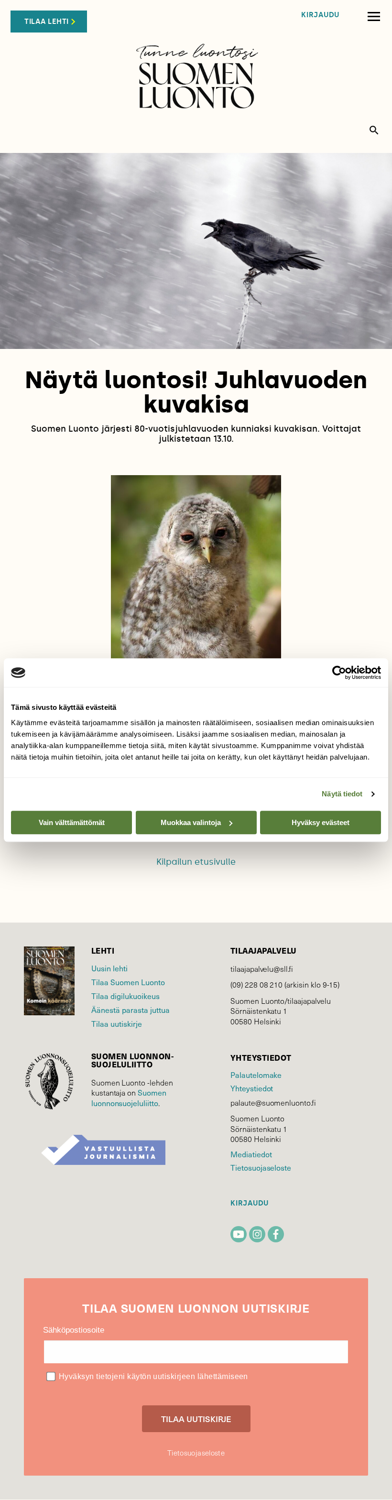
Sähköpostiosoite (73, 1330)
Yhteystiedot (251, 1088)
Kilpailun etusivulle (196, 862)
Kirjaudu (320, 15)
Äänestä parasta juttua (130, 1009)
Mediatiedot (251, 1154)
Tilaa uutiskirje (116, 1023)
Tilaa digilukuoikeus (125, 995)
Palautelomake (256, 1074)
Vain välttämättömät (72, 822)
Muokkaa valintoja (191, 822)
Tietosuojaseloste (260, 1167)
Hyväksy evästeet (320, 822)
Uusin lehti (109, 968)
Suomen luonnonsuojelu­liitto (128, 1098)
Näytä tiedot (342, 794)
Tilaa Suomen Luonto (128, 982)
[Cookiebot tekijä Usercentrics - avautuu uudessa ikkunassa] (339, 672)
